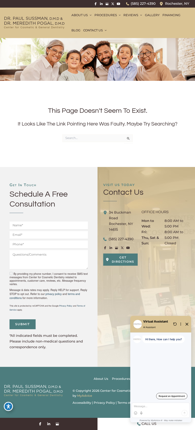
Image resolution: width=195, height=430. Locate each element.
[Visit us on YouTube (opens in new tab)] (118, 4)
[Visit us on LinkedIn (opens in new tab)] (101, 4)
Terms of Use (127, 403)
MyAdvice (84, 395)
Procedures (121, 379)
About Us (101, 379)
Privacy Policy (65, 305)
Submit (22, 324)
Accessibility (82, 403)
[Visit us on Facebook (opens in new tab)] (96, 4)
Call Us (148, 424)
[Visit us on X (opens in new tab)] (113, 4)
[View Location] (162, 4)
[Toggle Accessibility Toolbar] (8, 406)
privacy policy (54, 294)
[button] (90, 15)
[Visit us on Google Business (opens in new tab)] (107, 4)
